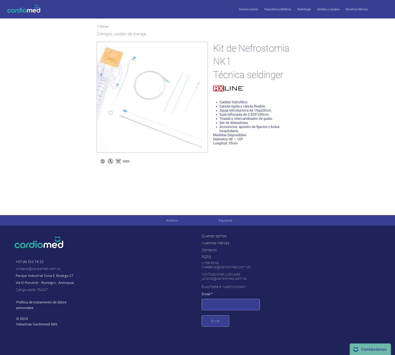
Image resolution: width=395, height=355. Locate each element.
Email (206, 294)
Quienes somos (214, 236)
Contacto (209, 250)
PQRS (206, 257)
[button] (357, 9)
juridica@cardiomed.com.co (224, 278)
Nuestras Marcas (215, 243)
